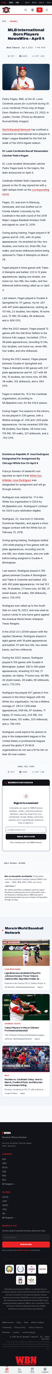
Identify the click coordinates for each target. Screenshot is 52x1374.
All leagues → (9, 1184)
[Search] (26, 10)
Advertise (6, 1332)
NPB (4, 1175)
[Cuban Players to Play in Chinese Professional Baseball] (26, 1018)
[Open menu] (47, 10)
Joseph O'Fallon (11, 1093)
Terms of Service (35, 1327)
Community (7, 1327)
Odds (26, 1322)
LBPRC (5, 1205)
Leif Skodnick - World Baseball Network (20, 987)
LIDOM (5, 1197)
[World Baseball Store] (39, 9)
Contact (16, 1332)
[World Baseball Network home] (26, 1360)
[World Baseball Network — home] (6, 10)
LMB (4, 1171)
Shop (19, 1322)
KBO (4, 1180)
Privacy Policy (20, 1327)
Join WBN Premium (34, 842)
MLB (4, 1159)
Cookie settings (28, 1332)
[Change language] (32, 9)
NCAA (4, 1167)
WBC (4, 1163)
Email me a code (26, 837)
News (4, 21)
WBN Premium (23, 1250)
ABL (4, 1213)
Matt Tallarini (13, 47)
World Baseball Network (16, 129)
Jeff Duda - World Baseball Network (18, 1039)
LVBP (4, 1201)
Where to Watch (37, 1322)
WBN (7, 1132)
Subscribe (26, 1244)
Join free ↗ (10, 886)
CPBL (4, 1209)
